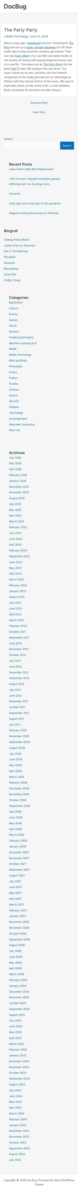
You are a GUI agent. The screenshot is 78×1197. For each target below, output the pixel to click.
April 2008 (15, 829)
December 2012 (18, 672)
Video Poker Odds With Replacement (31, 169)
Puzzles (13, 383)
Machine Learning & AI (23, 343)
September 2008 (19, 805)
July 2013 (15, 660)
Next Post (39, 112)
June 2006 (15, 956)
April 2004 (15, 1107)
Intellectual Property (21, 337)
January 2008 (17, 846)
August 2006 (17, 945)
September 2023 (19, 556)
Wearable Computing (21, 424)
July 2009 (15, 753)
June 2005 (15, 1026)
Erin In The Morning (16, 251)
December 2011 (18, 701)
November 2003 (19, 1136)
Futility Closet (12, 280)
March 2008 (16, 834)
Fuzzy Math (22, 55)
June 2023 (15, 562)
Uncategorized (18, 418)
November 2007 (19, 858)
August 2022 (17, 596)
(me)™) (15, 68)
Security (14, 401)
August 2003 (17, 1154)
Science (14, 389)
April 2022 (15, 614)
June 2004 (15, 1096)
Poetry (13, 372)
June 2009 (15, 759)
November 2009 (19, 736)
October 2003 (17, 1142)
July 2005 (15, 1020)
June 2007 (15, 887)
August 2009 (17, 747)
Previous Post (39, 102)
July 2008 (15, 811)
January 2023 (17, 591)
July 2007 (15, 881)
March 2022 (16, 620)
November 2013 (19, 649)
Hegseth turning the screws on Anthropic (34, 213)
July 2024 (15, 533)
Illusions (14, 331)
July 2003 (15, 1159)
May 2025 (15, 509)
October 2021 (17, 631)
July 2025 (15, 504)
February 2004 (18, 1119)
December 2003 (19, 1130)
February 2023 (18, 585)
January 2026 (17, 480)
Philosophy (15, 366)
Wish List (14, 430)
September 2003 (19, 1148)
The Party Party (53, 64)
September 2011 (19, 712)
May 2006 (15, 962)
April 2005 (15, 1038)
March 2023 (16, 579)
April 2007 (15, 898)
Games (13, 320)
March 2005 (16, 1043)
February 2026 (18, 474)
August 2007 (17, 875)
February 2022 (18, 625)
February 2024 (18, 550)
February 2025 (18, 527)
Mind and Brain (18, 360)
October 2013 (17, 654)
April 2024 (15, 544)
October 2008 (17, 800)
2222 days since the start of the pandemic (35, 203)
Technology (16, 412)
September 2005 (19, 1009)
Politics (13, 377)
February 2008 (18, 840)
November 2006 (19, 927)
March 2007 (16, 904)
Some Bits (10, 274)
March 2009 (16, 776)
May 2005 (15, 1032)
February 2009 (18, 782)
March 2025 (16, 521)
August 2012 (16, 683)
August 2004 (17, 1084)
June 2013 (15, 666)
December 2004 (19, 1061)
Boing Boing (11, 268)
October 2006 (17, 933)
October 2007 (17, 863)
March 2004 (16, 1113)
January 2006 (17, 985)
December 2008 (19, 788)
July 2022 (15, 602)
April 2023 (15, 573)
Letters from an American (19, 245)
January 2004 (17, 1125)
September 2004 (19, 1078)
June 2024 (15, 538)
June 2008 (15, 817)
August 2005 (17, 1014)
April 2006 (15, 968)
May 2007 (15, 892)
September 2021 (19, 637)
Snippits (14, 406)
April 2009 (15, 771)
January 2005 (17, 1055)
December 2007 (19, 852)
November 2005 (19, 997)
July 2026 (15, 457)
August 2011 (16, 718)
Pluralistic (10, 257)
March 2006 (16, 974)
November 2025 (19, 492)
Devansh (9, 262)
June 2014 (15, 643)
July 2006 (15, 950)
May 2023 (15, 567)
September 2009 (19, 742)
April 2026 (15, 469)
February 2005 (18, 1049)
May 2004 (15, 1101)
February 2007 (18, 910)
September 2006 (19, 939)
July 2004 (15, 1090)
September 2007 (19, 869)
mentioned (33, 43)
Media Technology (17, 36)
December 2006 (19, 921)
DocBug (15, 6)
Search (8, 138)
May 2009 (15, 765)
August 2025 (17, 498)
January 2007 (17, 916)
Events (13, 314)
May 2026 (15, 463)
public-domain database (41, 47)
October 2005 (17, 1003)
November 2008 (19, 794)
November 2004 (19, 1067)
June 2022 (15, 608)
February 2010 (18, 730)
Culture (13, 308)
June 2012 (15, 695)
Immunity (14, 193)
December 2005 (19, 991)
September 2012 (19, 678)
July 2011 (14, 724)
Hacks (13, 325)
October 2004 (17, 1072)
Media (12, 348)
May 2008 (15, 823)
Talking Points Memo (16, 239)
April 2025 (15, 515)
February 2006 (18, 979)
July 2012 (15, 689)
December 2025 (19, 486)
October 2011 (17, 707)
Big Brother (16, 302)
